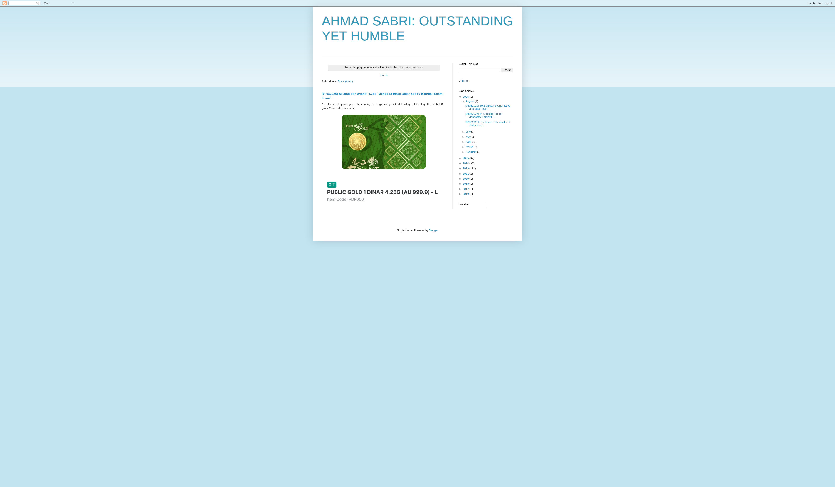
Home (383, 75)
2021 (466, 173)
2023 (466, 168)
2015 (466, 183)
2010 (466, 193)
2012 (466, 188)
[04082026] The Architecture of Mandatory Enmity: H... (483, 115)
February (471, 151)
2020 (466, 178)
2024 (466, 163)
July (468, 131)
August (470, 101)
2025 (466, 158)
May (468, 136)
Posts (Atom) (345, 81)
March (470, 146)
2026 (466, 96)
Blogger (433, 230)
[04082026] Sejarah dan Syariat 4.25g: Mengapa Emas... (488, 107)
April (469, 141)
